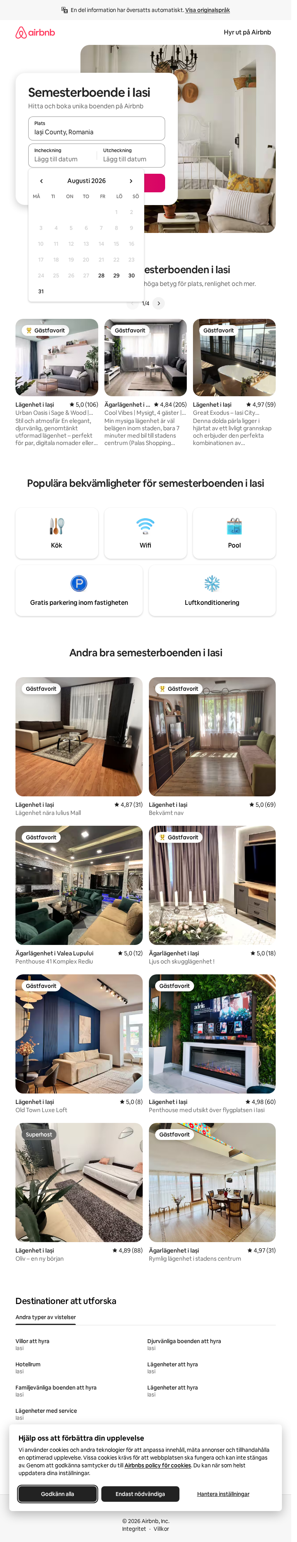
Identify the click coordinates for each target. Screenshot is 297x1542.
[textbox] (62, 159)
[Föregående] (132, 303)
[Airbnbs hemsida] (35, 32)
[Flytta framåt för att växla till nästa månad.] (130, 181)
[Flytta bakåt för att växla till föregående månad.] (41, 181)
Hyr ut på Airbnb (247, 32)
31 (41, 291)
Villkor (161, 1528)
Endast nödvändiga (140, 1494)
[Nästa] (158, 303)
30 (131, 275)
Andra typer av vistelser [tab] (45, 1317)
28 (101, 275)
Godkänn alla (57, 1494)
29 (116, 275)
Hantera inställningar (223, 1494)
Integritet (134, 1528)
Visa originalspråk (207, 10)
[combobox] (96, 132)
